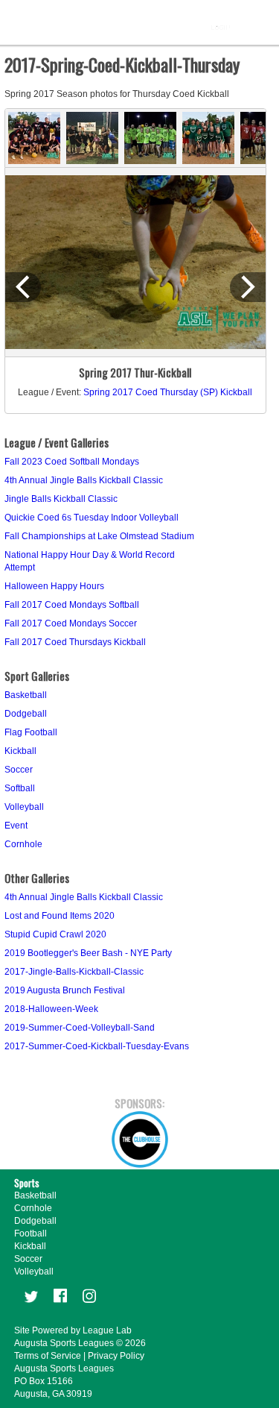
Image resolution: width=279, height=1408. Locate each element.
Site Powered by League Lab (73, 1330)
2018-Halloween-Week (51, 1009)
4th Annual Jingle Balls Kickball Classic (83, 480)
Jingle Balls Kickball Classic (61, 499)
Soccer (18, 769)
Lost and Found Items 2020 (59, 916)
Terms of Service (47, 1356)
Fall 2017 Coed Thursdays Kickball (75, 642)
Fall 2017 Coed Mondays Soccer (70, 623)
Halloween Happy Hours (54, 586)
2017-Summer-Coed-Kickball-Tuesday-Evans (96, 1046)
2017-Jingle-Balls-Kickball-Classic (74, 972)
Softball (19, 788)
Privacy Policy (116, 1356)
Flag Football (30, 732)
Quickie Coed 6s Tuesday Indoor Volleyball (91, 517)
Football (30, 1233)
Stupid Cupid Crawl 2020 (55, 934)
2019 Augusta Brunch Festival (64, 990)
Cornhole (23, 844)
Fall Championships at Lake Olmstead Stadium (99, 536)
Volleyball (24, 807)
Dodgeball (25, 713)
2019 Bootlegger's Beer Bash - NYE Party (88, 953)
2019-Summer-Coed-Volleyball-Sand (79, 1027)
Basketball (25, 695)
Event (16, 825)
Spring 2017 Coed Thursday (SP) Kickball (167, 392)
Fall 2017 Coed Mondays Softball (71, 605)
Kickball (20, 751)
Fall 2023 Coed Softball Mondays (71, 461)
